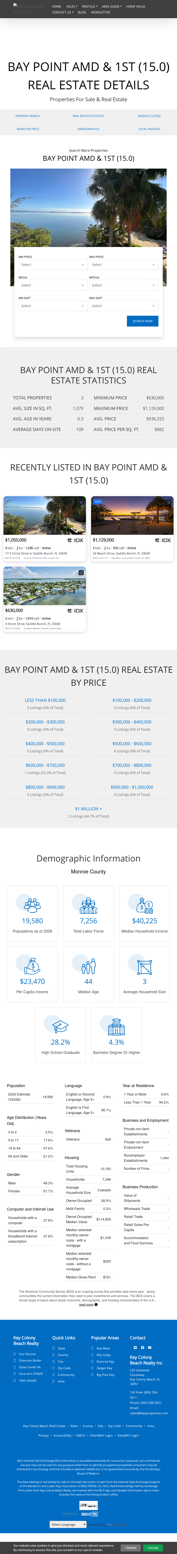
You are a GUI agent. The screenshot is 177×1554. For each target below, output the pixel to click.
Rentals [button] (89, 6)
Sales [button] (71, 6)
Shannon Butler (30, 1360)
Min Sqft (25, 298)
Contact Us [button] (62, 12)
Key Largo (104, 1355)
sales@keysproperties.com (149, 1413)
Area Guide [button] (111, 6)
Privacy (43, 1435)
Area (61, 1381)
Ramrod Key (105, 1361)
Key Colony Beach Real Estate (44, 1426)
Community (66, 1375)
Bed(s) (23, 277)
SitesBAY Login (128, 1435)
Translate (121, 1524)
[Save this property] (81, 502)
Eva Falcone (27, 1354)
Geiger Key (104, 1368)
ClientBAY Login (101, 1435)
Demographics (88, 129)
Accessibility (62, 1435)
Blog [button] (82, 12)
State (61, 1348)
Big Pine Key (105, 1375)
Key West (103, 1348)
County (63, 1355)
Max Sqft (95, 298)
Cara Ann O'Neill (31, 1374)
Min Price (25, 256)
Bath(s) (94, 277)
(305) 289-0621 (151, 1403)
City (60, 1361)
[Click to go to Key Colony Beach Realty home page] (31, 8)
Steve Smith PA (30, 1367)
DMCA (80, 1435)
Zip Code (64, 1368)
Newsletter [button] (100, 12)
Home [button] (57, 6)
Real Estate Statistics (88, 116)
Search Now (143, 321)
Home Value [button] (135, 6)
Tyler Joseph (28, 1380)
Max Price (96, 256)
